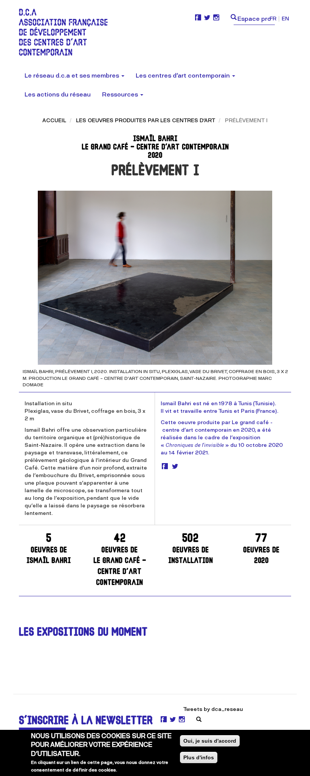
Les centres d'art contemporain (183, 75)
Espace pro (254, 18)
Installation (190, 549)
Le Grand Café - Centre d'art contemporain (119, 560)
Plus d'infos (198, 757)
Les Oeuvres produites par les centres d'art (145, 120)
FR (273, 19)
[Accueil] (66, 32)
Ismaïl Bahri (48, 549)
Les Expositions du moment (83, 633)
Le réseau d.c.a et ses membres (73, 75)
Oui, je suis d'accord (209, 741)
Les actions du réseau (58, 94)
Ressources (121, 94)
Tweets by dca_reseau (213, 709)
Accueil (54, 120)
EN (285, 19)
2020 (261, 549)
